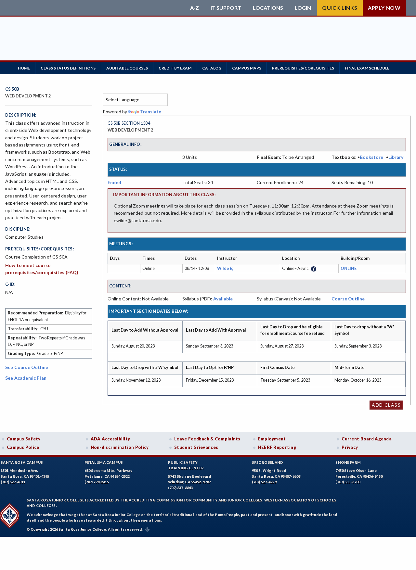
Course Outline (348, 298)
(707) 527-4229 (264, 482)
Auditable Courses (127, 68)
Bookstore (371, 157)
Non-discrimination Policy (120, 447)
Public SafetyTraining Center (186, 465)
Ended (114, 182)
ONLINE (349, 268)
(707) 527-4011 (13, 482)
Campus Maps (246, 68)
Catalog (211, 68)
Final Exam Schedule (367, 68)
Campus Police (23, 447)
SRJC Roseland (267, 462)
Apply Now (384, 8)
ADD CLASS (386, 405)
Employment (272, 438)
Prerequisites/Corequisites (303, 68)
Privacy (350, 447)
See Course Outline (26, 367)
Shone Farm (348, 462)
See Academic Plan (25, 378)
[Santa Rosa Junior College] (96, 8)
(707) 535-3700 (347, 482)
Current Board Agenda (367, 438)
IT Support (226, 7)
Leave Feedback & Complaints (207, 438)
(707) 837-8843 (180, 488)
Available (223, 298)
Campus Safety (24, 438)
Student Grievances (196, 447)
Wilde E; (225, 268)
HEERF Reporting (277, 447)
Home (24, 68)
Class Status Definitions (68, 68)
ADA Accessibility (110, 438)
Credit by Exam (175, 68)
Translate (150, 111)
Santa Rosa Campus (22, 462)
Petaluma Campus (103, 462)
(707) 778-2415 (96, 482)
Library (395, 157)
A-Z (194, 7)
